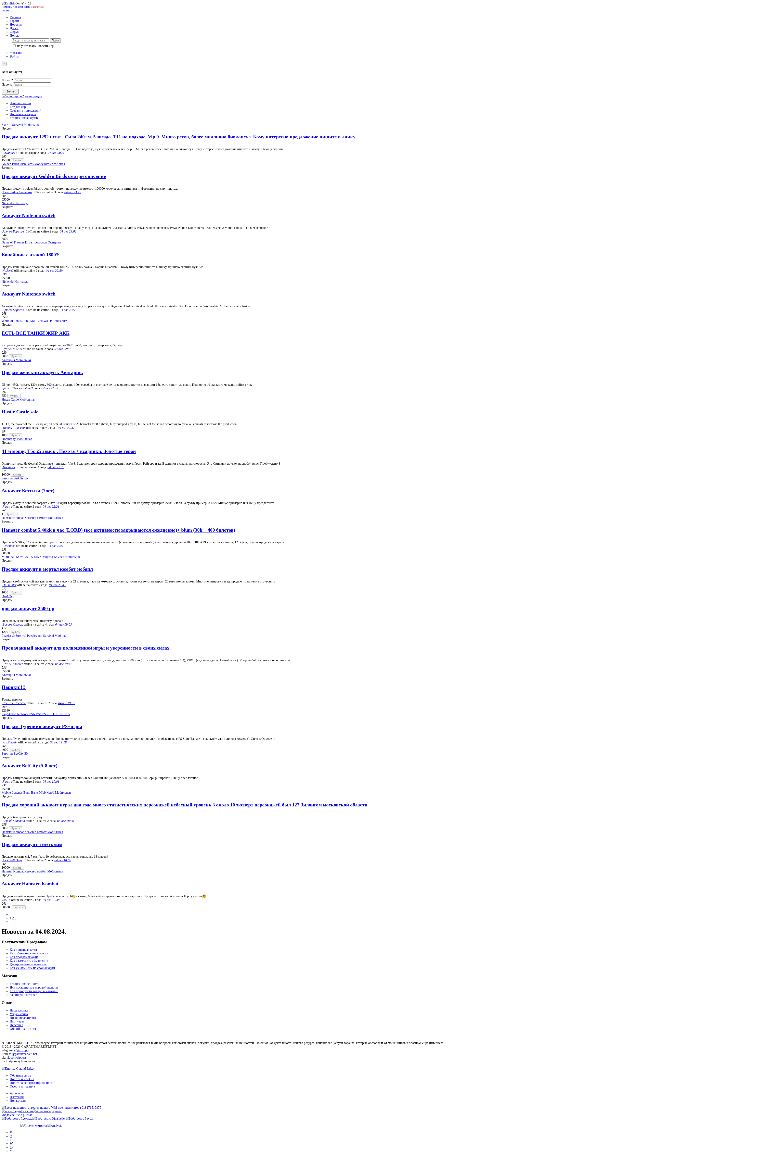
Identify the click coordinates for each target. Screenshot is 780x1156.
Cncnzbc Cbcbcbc (14, 703)
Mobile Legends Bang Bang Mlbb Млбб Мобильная (36, 792)
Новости (16, 24)
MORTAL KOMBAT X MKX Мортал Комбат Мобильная (41, 556)
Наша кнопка (19, 1010)
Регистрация (33, 96)
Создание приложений (25, 110)
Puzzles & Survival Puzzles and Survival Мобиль (34, 635)
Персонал (16, 1025)
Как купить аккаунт (23, 949)
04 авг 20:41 (57, 585)
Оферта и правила (22, 1086)
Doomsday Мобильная (17, 439)
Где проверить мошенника (28, 964)
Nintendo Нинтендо (15, 203)
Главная (15, 17)
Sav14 (6, 900)
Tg (11, 1147)
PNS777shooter (12, 664)
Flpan (6, 506)
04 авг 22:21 (51, 506)
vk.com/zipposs (16, 1057)
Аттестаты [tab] (17, 1093)
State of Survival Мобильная (20, 124)
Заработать (37, 6)
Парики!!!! (14, 687)
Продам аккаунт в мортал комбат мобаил (47, 569)
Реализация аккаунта (24, 118)
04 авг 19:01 (51, 781)
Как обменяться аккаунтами (29, 953)
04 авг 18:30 (65, 820)
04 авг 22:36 (56, 467)
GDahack (8, 152)
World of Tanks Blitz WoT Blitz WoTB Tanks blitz (34, 321)
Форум (14, 32)
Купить (17, 160)
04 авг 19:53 (63, 624)
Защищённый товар (23, 994)
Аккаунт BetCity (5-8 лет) (29, 765)
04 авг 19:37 (66, 703)
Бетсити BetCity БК (15, 478)
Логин (7, 80)
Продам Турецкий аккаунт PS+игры (42, 726)
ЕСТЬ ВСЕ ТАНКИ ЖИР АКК (35, 333)
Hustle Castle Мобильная (18, 399)
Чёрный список (20, 103)
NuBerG (7, 270)
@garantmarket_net (24, 1054)
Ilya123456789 (12, 349)
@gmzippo (21, 1050)
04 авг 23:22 (72, 192)
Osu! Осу (8, 596)
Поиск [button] (14, 35)
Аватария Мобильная (16, 360)
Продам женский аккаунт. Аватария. (42, 372)
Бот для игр (18, 107)
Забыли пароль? (13, 96)
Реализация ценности (25, 983)
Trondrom (8, 467)
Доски (14, 28)
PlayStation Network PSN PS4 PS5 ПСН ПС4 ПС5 (36, 714)
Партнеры (17, 1021)
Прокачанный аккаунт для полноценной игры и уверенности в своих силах (85, 648)
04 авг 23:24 (56, 152)
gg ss (5, 388)
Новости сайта (21, 6)
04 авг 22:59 (54, 270)
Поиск (55, 40)
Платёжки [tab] (17, 1097)
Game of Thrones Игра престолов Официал (31, 242)
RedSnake (8, 546)
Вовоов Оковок (12, 624)
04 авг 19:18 (58, 742)
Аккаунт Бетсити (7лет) (28, 490)
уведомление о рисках (17, 1115)
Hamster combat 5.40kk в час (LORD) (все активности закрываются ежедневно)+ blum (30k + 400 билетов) (118, 530)
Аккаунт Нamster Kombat (30, 883)
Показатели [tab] (18, 1100)
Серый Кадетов (13, 820)
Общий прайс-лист (23, 1028)
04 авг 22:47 (49, 388)
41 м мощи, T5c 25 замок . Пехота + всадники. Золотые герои (69, 451)
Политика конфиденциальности (32, 1082)
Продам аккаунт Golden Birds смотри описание (54, 176)
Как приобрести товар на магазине (34, 991)
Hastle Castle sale (20, 411)
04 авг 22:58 (68, 310)
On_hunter (9, 585)
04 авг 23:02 (68, 231)
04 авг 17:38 (51, 900)
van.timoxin (9, 742)
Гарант (14, 21)
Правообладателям (23, 1017)
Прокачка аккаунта (23, 114)
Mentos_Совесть (13, 427)
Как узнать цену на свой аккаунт (32, 968)
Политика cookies (22, 1079)
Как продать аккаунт (24, 957)
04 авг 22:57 (62, 349)
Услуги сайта (19, 1014)
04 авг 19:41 (63, 664)
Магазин (16, 52)
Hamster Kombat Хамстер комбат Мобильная (32, 517)
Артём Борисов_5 (14, 231)
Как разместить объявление (29, 960)
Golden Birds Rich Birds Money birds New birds (33, 164)
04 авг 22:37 (66, 427)
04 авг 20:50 (56, 546)
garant (6, 10)
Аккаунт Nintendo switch (28, 215)
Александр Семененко (17, 192)
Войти (14, 56)
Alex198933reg (12, 860)
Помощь (7, 6)
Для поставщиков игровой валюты (34, 987)
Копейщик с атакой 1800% (31, 254)
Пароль (7, 84)
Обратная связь (20, 1075)
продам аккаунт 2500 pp (28, 608)
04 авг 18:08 (62, 860)
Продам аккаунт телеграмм (32, 844)
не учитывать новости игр (35, 46)
